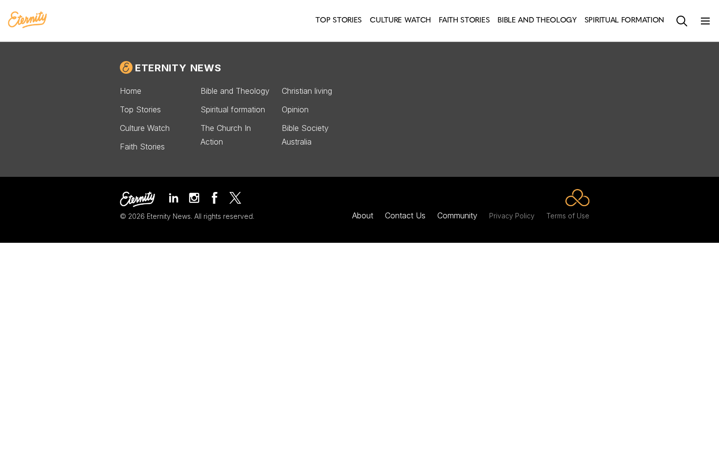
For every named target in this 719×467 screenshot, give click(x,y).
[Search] (682, 21)
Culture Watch (145, 128)
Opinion (295, 109)
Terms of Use (567, 216)
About (362, 215)
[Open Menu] (705, 21)
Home (130, 91)
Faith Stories (142, 146)
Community (457, 215)
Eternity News (178, 68)
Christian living (307, 91)
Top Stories (140, 109)
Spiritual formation (233, 109)
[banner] (27, 20)
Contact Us (405, 215)
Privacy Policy (512, 216)
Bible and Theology (235, 91)
